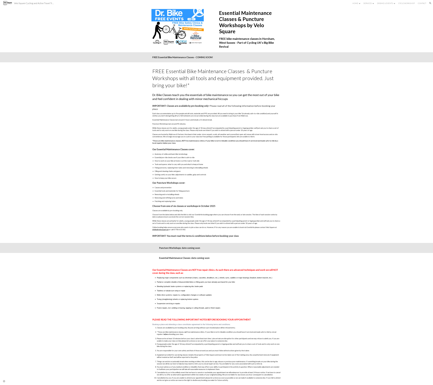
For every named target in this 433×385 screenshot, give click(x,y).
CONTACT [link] (422, 3)
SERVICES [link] (367, 3)
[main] (250, 29)
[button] (430, 3)
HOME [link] (355, 3)
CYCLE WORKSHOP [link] (406, 3)
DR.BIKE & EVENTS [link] (385, 3)
